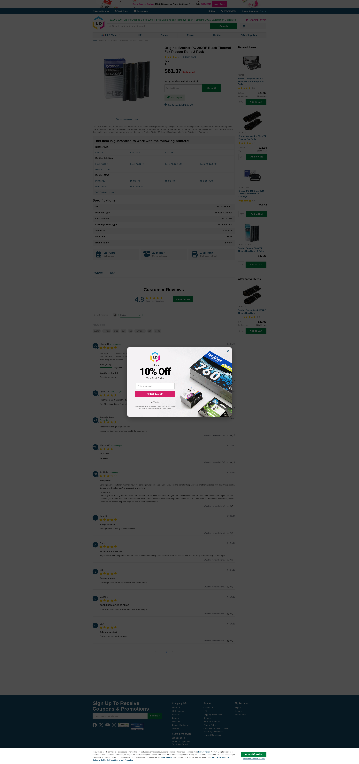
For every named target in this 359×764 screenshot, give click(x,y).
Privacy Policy (204, 752)
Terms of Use (166, 408)
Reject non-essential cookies (254, 759)
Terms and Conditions (220, 757)
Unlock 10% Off (155, 394)
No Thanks (155, 402)
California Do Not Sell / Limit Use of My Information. (113, 760)
